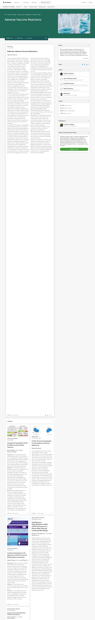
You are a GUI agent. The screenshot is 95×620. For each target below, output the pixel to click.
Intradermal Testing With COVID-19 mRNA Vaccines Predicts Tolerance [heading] (17, 445)
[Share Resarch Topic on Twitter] (82, 64)
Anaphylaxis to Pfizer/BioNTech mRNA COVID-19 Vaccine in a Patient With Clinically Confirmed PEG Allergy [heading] (40, 526)
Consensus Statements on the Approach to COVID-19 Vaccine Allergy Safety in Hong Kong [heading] (17, 555)
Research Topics (37, 14)
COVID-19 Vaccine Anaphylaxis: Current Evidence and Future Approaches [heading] (42, 443)
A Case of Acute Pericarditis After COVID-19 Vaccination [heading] (16, 613)
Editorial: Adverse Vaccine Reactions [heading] (22, 51)
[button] (20, 38)
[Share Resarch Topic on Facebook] (84, 64)
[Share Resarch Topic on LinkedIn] (86, 64)
